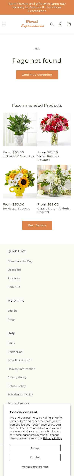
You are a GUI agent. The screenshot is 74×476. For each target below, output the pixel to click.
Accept (35, 448)
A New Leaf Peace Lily (18, 156)
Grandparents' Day (20, 261)
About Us (14, 287)
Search (12, 310)
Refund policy (17, 386)
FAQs (11, 343)
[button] (52, 24)
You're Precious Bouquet (48, 158)
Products (14, 278)
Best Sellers (37, 225)
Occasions (14, 269)
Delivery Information (21, 369)
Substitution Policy (20, 394)
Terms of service (18, 403)
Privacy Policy (52, 438)
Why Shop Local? (19, 360)
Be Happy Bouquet (16, 208)
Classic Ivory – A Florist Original (54, 210)
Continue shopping (37, 74)
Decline (35, 457)
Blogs (11, 319)
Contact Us (15, 352)
